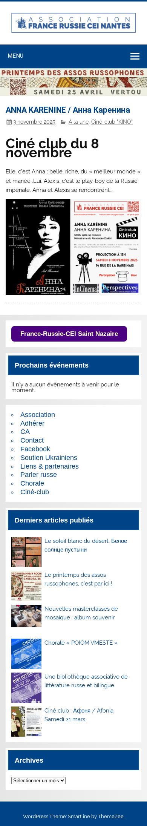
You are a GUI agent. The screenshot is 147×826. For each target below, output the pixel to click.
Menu (15, 55)
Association (37, 414)
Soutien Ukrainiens (48, 457)
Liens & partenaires (49, 466)
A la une (79, 122)
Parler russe (38, 474)
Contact (32, 440)
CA (25, 431)
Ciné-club (34, 492)
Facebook (35, 449)
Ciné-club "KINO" (112, 122)
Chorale (32, 483)
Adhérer (32, 423)
